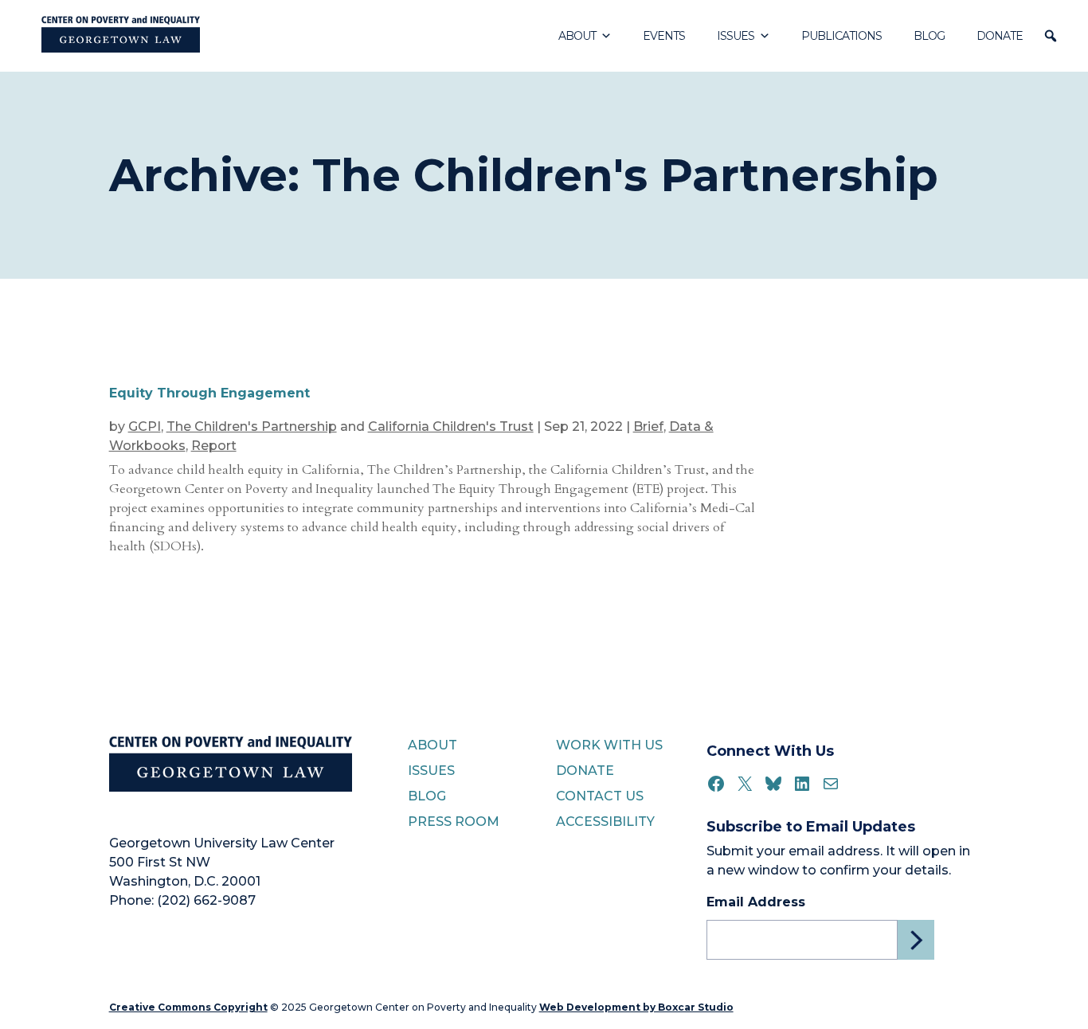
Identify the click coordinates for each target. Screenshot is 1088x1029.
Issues (735, 36)
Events (664, 36)
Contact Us (600, 796)
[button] (1051, 36)
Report (214, 445)
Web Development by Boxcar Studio (636, 1007)
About (577, 36)
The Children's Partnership (251, 426)
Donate (999, 36)
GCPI (144, 426)
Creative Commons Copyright (188, 1007)
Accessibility (605, 821)
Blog (929, 36)
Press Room (453, 821)
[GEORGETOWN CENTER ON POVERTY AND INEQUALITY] (120, 36)
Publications (841, 36)
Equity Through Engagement (209, 393)
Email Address (755, 902)
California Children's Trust (451, 426)
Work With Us (609, 745)
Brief (648, 426)
